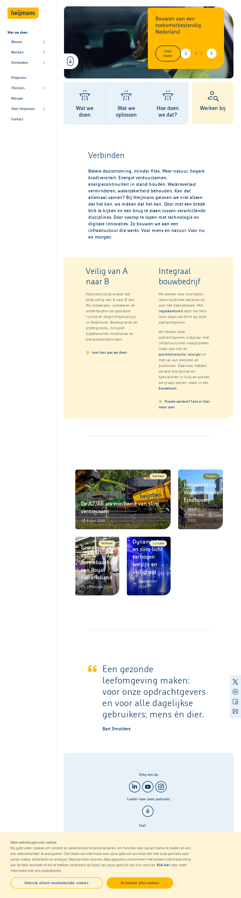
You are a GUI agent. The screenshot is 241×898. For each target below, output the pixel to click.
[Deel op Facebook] (235, 702)
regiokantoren (171, 311)
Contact (17, 119)
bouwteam (168, 388)
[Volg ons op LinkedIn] (134, 786)
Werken (17, 52)
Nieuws (17, 98)
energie (194, 354)
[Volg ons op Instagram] (161, 786)
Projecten (18, 77)
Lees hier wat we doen (109, 352)
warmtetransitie (172, 354)
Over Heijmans (23, 108)
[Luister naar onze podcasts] (147, 811)
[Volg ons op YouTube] (147, 786)
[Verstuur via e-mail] (235, 711)
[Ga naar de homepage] (23, 13)
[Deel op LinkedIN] (235, 692)
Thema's (18, 88)
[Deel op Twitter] (235, 682)
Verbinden (19, 62)
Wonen (16, 42)
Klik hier (163, 865)
